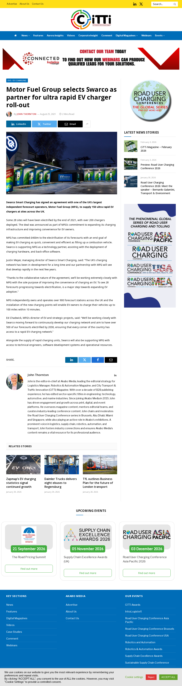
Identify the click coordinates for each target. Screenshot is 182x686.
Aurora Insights (55, 35)
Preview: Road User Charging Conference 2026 (157, 166)
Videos (71, 35)
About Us (24, 3)
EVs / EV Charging (17, 80)
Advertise (12, 3)
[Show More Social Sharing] (87, 124)
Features (38, 35)
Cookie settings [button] (134, 677)
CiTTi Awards (132, 604)
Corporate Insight (88, 35)
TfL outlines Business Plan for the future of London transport (98, 483)
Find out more (29, 568)
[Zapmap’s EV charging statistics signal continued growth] (23, 464)
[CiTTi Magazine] (91, 19)
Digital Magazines (125, 35)
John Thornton (26, 114)
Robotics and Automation (140, 642)
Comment (106, 35)
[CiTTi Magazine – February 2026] (130, 146)
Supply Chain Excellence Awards (144, 655)
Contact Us (37, 3)
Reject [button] (151, 677)
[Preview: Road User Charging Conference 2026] (130, 164)
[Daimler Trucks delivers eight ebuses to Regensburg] (61, 464)
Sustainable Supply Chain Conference (147, 662)
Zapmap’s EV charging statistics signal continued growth (21, 483)
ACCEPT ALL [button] (168, 677)
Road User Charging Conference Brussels (149, 628)
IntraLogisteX (133, 611)
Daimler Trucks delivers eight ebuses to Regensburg (60, 483)
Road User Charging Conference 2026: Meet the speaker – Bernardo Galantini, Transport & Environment (158, 188)
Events (158, 35)
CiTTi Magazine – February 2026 (156, 148)
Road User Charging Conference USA (147, 635)
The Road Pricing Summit (29, 557)
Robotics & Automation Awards (143, 649)
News (25, 35)
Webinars (146, 35)
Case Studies (14, 631)
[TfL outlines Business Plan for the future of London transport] (100, 464)
